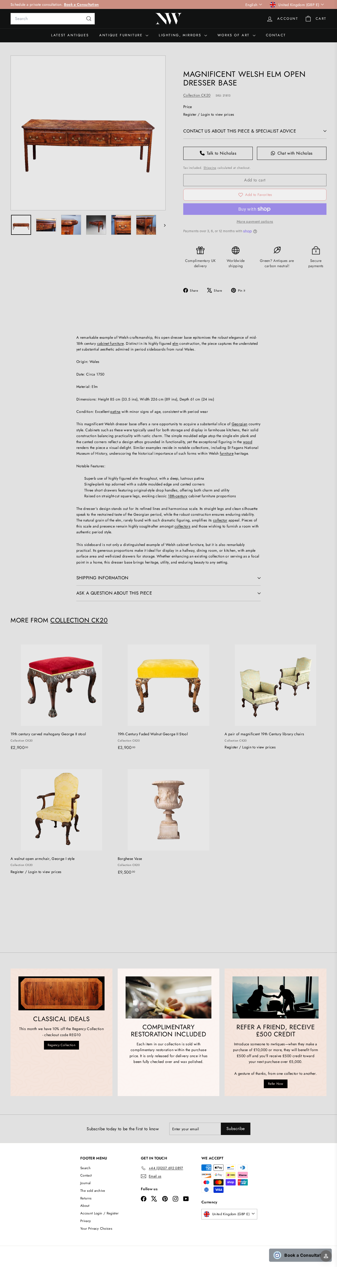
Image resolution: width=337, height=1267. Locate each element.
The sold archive (92, 1190)
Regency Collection (61, 1045)
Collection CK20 (196, 95)
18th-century (177, 496)
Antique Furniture (121, 35)
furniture (227, 453)
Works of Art (234, 35)
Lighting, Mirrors (181, 35)
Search (85, 1167)
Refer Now (275, 1083)
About (85, 1205)
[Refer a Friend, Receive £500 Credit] (275, 997)
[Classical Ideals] (61, 993)
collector (220, 520)
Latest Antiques (70, 35)
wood (247, 441)
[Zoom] (88, 133)
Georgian (239, 424)
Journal (85, 1182)
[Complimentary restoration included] (169, 997)
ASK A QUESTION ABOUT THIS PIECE (114, 593)
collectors (183, 526)
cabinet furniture (110, 343)
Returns (85, 1198)
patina (115, 411)
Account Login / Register (99, 1213)
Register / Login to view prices (208, 114)
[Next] (162, 224)
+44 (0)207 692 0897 (144, 4)
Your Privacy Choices (96, 1228)
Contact (276, 35)
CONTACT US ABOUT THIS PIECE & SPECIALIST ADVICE (239, 131)
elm (175, 343)
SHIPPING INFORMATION (102, 578)
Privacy (85, 1220)
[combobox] (53, 18)
